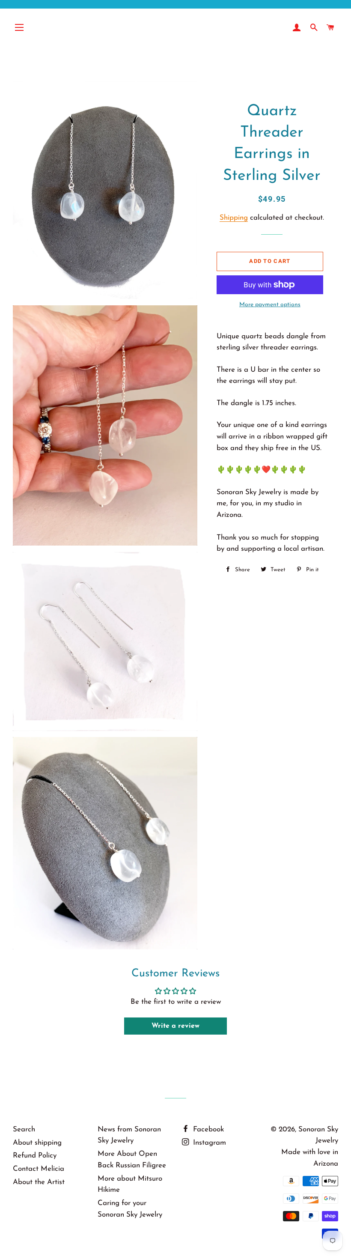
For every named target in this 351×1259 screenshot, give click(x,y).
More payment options (269, 304)
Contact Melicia (38, 1168)
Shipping (234, 217)
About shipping (37, 1142)
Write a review (175, 1026)
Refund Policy (35, 1155)
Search (24, 1129)
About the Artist (39, 1182)
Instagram (208, 1142)
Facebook (207, 1129)
